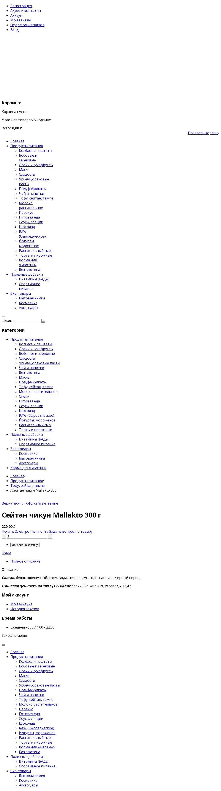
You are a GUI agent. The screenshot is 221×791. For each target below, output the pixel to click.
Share (6, 553)
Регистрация (21, 5)
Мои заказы (20, 20)
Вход (14, 29)
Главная (17, 476)
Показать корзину (203, 132)
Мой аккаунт (21, 604)
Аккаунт (17, 15)
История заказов (24, 608)
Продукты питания (26, 480)
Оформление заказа (27, 25)
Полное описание (25, 561)
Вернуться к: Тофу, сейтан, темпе (30, 503)
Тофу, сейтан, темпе (27, 485)
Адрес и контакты (25, 10)
